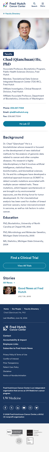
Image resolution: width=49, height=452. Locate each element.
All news (7, 282)
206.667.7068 (17, 108)
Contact (7, 335)
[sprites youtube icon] (24, 408)
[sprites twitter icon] (11, 408)
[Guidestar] (30, 441)
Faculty (8, 54)
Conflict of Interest (11, 359)
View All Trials (24, 265)
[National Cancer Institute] (15, 433)
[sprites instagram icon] (30, 408)
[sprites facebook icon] (5, 408)
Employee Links (10, 344)
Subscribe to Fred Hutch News (18, 348)
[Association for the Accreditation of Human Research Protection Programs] (19, 441)
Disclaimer (7, 371)
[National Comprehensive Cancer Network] (34, 433)
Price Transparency (11, 363)
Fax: (5, 116)
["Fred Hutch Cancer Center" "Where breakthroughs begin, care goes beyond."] (14, 4)
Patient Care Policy (11, 367)
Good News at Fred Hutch (30, 290)
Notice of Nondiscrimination (14, 375)
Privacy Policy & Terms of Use (15, 355)
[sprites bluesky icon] (36, 408)
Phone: (6, 108)
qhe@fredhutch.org (19, 112)
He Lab (23, 124)
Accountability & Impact (15, 340)
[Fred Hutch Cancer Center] (14, 328)
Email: (6, 112)
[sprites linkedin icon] (18, 408)
